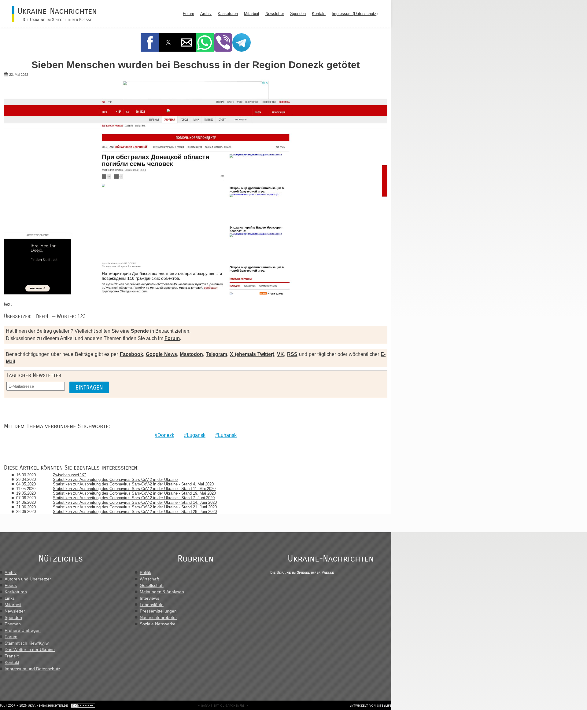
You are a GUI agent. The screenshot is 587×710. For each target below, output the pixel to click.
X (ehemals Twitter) (252, 354)
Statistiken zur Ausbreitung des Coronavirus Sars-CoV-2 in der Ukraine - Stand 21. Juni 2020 (135, 507)
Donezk (165, 435)
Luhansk (227, 435)
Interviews (149, 598)
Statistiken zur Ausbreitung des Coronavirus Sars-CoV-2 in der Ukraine (115, 479)
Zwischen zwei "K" (69, 475)
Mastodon (191, 354)
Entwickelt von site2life (370, 705)
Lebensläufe (152, 604)
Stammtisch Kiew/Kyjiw (27, 643)
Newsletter (274, 13)
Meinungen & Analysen (162, 591)
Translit (12, 655)
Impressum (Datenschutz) (355, 13)
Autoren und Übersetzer (28, 578)
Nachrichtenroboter (158, 617)
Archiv (206, 13)
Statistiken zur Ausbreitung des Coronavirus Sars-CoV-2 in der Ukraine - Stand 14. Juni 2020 (135, 502)
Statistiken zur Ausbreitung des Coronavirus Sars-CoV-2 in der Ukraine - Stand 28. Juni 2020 (135, 511)
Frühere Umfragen (23, 630)
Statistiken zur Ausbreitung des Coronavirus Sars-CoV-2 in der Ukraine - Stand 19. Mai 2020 (134, 493)
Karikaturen (228, 13)
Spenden (298, 13)
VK (280, 354)
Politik (145, 572)
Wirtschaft (149, 578)
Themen (13, 623)
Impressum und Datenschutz (32, 668)
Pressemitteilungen (158, 611)
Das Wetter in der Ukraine (30, 649)
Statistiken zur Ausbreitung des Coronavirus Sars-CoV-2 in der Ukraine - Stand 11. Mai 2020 (134, 488)
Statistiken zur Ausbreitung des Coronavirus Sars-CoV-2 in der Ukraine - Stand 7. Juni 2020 (134, 498)
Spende (140, 331)
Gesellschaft (152, 585)
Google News (161, 354)
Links (10, 598)
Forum (188, 13)
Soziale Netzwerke (157, 623)
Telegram (216, 354)
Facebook (131, 354)
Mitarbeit (251, 13)
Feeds (11, 585)
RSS (292, 354)
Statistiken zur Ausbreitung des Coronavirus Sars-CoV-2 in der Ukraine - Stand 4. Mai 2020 (133, 484)
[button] (150, 42)
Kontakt (319, 13)
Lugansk (196, 435)
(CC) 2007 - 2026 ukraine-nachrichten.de (34, 705)
